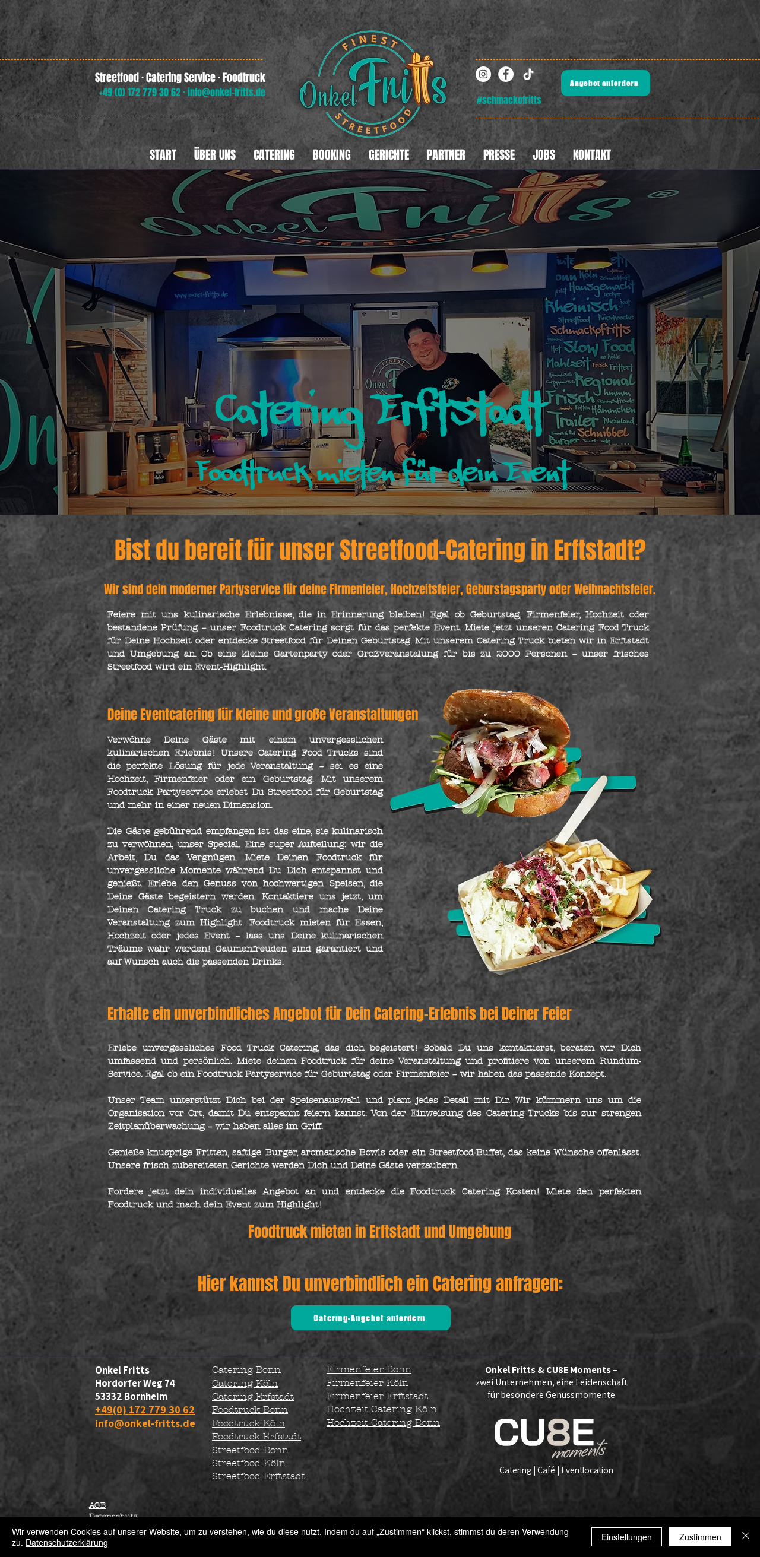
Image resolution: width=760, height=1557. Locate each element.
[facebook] (506, 74)
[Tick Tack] (528, 74)
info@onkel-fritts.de (225, 92)
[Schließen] (746, 1537)
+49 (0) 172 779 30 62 (139, 92)
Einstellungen (626, 1537)
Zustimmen (700, 1537)
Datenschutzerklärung (67, 1542)
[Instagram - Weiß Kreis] (483, 74)
